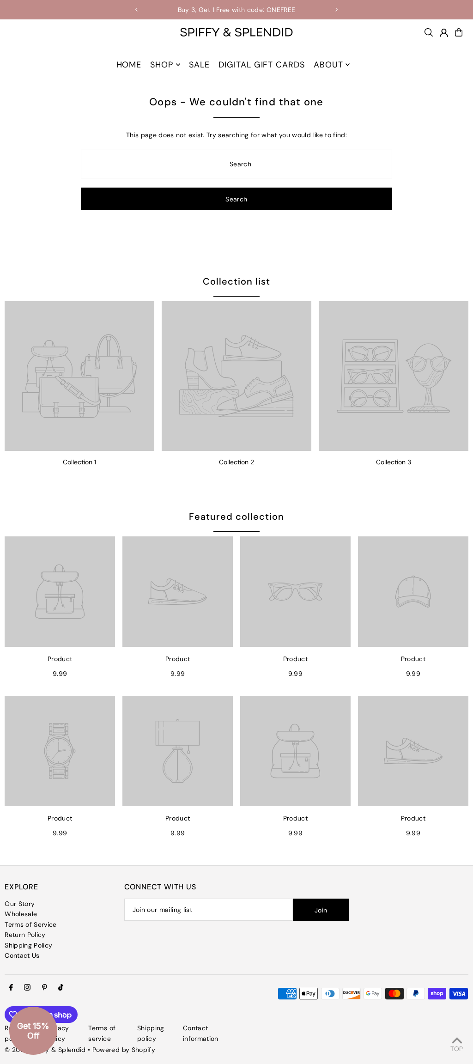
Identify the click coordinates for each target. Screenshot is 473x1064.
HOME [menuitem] (129, 64)
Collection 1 (79, 462)
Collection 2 (236, 462)
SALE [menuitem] (199, 64)
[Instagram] (27, 987)
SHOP (161, 64)
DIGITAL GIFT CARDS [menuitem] (261, 64)
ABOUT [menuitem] (328, 64)
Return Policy (25, 934)
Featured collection (236, 517)
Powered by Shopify (123, 1050)
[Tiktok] (60, 987)
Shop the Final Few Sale (266, 10)
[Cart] (458, 32)
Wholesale (21, 914)
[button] (33, 1031)
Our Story (20, 904)
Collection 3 (393, 462)
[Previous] (136, 9)
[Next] (336, 9)
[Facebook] (11, 987)
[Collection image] (79, 376)
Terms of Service (31, 924)
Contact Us (22, 955)
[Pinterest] (44, 987)
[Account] (444, 33)
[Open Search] (428, 32)
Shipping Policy (28, 945)
